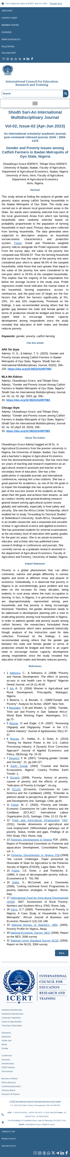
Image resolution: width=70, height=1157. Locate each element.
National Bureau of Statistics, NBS (35, 925)
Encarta (15, 777)
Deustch (14, 758)
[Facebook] (66, 1153)
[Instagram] (39, 1153)
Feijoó (14, 804)
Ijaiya (14, 909)
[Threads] (44, 1153)
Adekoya (15, 673)
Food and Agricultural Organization (36, 820)
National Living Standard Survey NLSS (35, 940)
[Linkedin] (61, 1153)
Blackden (14, 707)
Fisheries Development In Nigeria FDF (35, 855)
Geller (15, 882)
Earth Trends (19, 766)
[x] (52, 1153)
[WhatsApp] (48, 1153)
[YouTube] (35, 1153)
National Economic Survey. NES (30, 932)
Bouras (13, 723)
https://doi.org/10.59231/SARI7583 (29, 369)
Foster (18, 243)
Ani (12, 688)
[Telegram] (57, 1153)
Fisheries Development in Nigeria (31, 839)
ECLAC (16, 789)
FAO (65, 820)
